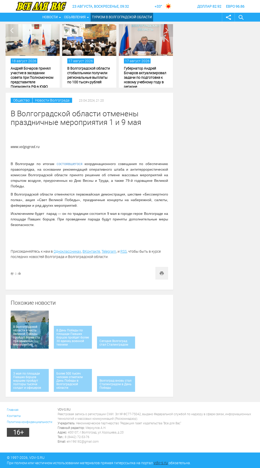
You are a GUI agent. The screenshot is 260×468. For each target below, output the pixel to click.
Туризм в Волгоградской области (122, 17)
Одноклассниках (67, 251)
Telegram (109, 251)
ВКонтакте (91, 251)
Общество (21, 100)
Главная (13, 410)
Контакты (14, 416)
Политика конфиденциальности (29, 422)
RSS (123, 251)
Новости (50, 17)
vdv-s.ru (161, 462)
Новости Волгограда (52, 100)
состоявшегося (70, 163)
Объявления (75, 17)
